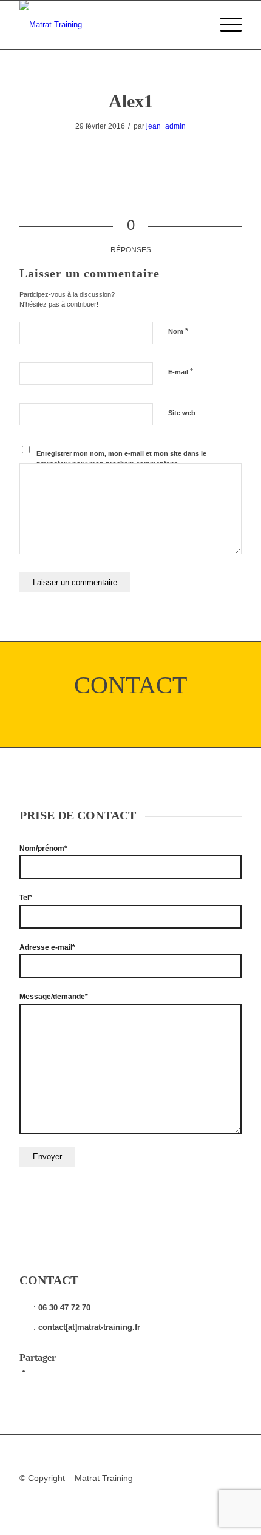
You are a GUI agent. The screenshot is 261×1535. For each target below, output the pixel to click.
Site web (181, 412)
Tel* (25, 897)
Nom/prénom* (43, 848)
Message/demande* (53, 996)
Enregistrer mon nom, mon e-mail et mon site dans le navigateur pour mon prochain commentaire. (121, 458)
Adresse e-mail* (47, 947)
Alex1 (131, 101)
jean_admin (166, 126)
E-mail (180, 371)
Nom (178, 331)
